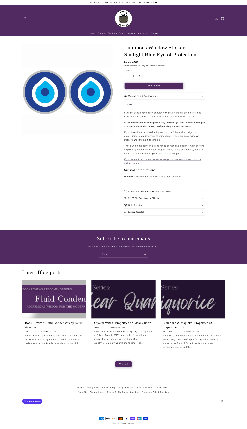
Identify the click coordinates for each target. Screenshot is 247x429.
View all (123, 364)
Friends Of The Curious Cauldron (123, 392)
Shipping (141, 66)
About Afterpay (97, 392)
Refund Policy (108, 387)
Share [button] (129, 104)
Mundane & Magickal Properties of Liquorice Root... (187, 325)
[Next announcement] (224, 2)
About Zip (82, 392)
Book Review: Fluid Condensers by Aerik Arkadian (54, 325)
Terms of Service (143, 387)
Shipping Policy (125, 387)
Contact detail (161, 387)
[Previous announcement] (23, 2)
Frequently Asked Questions (155, 392)
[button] (25, 18)
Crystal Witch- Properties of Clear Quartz (122, 323)
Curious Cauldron (127, 423)
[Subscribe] (145, 254)
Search (80, 387)
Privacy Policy (93, 387)
